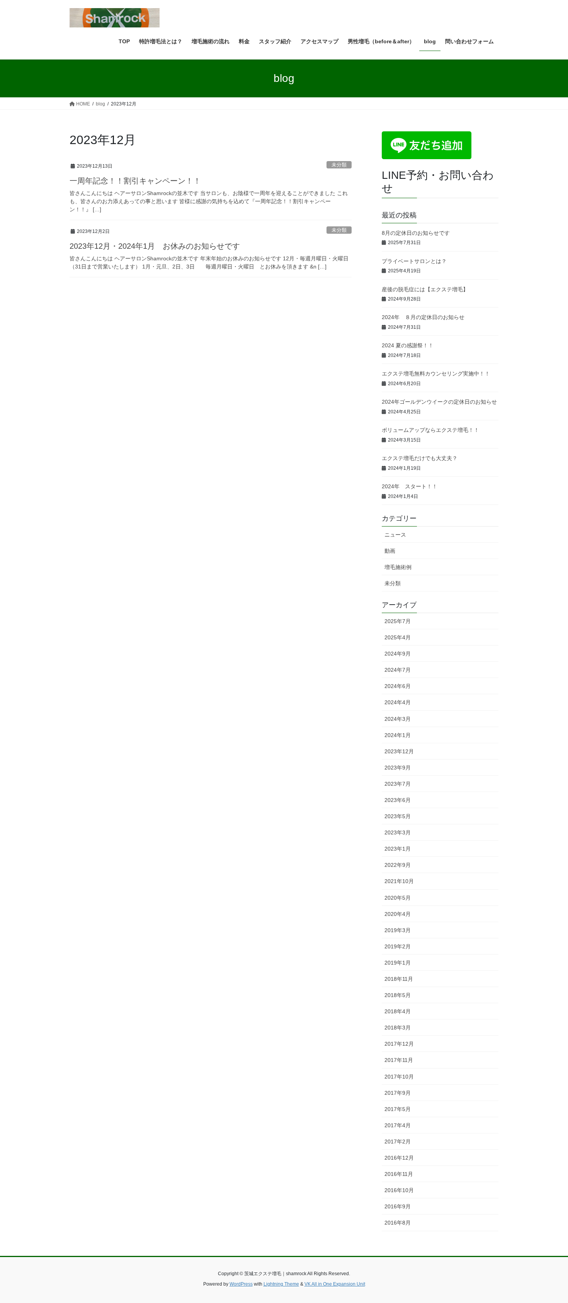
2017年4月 (397, 1125)
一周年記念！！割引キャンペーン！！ (135, 181)
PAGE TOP (547, 1257)
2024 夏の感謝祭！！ (408, 345)
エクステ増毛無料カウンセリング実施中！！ (436, 373)
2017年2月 (397, 1141)
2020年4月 (397, 914)
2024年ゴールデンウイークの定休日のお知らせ (439, 402)
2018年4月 (397, 1011)
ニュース (395, 535)
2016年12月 (399, 1158)
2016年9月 (397, 1206)
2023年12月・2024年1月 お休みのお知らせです (155, 246)
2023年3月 (397, 832)
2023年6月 (397, 800)
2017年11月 (398, 1060)
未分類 (339, 165)
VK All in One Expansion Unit (334, 1284)
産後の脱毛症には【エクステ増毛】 (425, 289)
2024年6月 (397, 686)
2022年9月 (397, 865)
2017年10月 (399, 1077)
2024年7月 (397, 670)
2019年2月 (397, 946)
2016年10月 (399, 1190)
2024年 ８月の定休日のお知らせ (423, 317)
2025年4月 (397, 637)
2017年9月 (397, 1093)
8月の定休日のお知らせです (416, 233)
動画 (389, 551)
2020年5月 (397, 898)
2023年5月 (397, 816)
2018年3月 (397, 1027)
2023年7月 (397, 784)
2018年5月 (397, 995)
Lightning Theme (281, 1284)
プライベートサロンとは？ (414, 261)
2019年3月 (397, 930)
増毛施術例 (398, 567)
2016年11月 (398, 1174)
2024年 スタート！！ (409, 486)
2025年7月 (397, 621)
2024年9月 (397, 654)
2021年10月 (399, 881)
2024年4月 (397, 702)
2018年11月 (398, 979)
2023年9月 (397, 767)
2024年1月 (397, 735)
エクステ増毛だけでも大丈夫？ (419, 458)
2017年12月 (399, 1044)
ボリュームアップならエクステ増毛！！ (430, 430)
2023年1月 (397, 849)
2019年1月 (397, 963)
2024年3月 (397, 719)
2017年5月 (397, 1109)
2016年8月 (397, 1223)
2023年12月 (399, 751)
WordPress (241, 1284)
